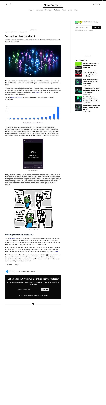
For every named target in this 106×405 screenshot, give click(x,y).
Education (14, 32)
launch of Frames (16, 97)
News (30, 10)
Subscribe (45, 289)
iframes (36, 92)
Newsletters (48, 10)
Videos (64, 10)
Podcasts (57, 10)
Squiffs (8, 42)
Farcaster (13, 238)
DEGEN (55, 251)
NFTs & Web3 (23, 32)
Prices (75, 10)
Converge (39, 10)
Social (17, 264)
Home (7, 32)
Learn (70, 10)
